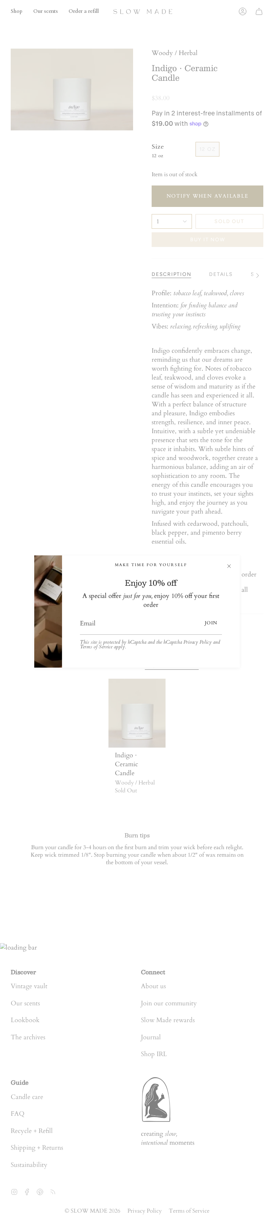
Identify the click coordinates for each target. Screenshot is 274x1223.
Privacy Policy (197, 642)
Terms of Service (96, 647)
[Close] (229, 566)
